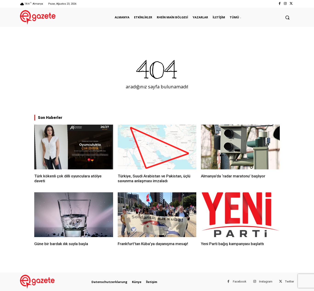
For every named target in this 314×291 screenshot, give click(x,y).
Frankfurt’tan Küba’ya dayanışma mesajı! (153, 243)
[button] (287, 17)
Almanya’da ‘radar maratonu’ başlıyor (233, 176)
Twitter (289, 281)
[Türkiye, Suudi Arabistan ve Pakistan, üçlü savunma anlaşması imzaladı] (157, 147)
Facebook (239, 281)
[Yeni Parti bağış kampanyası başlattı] (240, 214)
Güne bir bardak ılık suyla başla (61, 243)
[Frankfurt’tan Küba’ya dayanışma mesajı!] (157, 214)
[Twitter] (291, 4)
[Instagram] (285, 4)
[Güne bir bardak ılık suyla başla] (73, 214)
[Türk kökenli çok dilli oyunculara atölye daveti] (73, 147)
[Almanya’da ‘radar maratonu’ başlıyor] (240, 147)
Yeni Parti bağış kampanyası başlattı (232, 243)
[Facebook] (279, 4)
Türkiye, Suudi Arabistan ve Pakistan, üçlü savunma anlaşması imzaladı (154, 178)
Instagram (265, 281)
